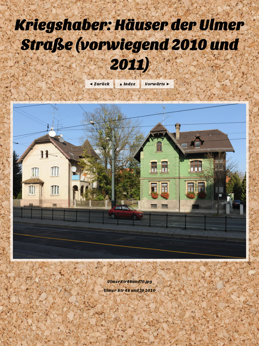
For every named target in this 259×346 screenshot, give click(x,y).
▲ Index (127, 84)
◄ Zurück (99, 84)
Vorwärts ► (157, 84)
